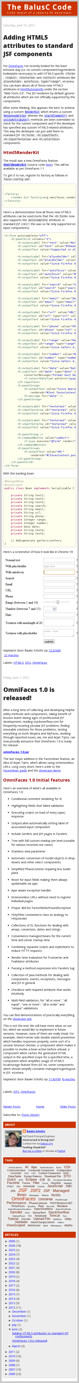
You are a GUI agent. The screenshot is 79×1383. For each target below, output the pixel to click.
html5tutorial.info (32, 89)
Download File (53, 1176)
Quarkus (31, 1206)
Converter (16, 1173)
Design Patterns (33, 1176)
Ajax (34, 1167)
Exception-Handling (62, 1180)
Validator (21, 1222)
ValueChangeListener (43, 1222)
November (19, 1316)
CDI (67, 1167)
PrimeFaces (18, 1206)
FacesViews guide (15, 770)
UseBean (57, 1219)
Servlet (16, 1212)
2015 (12, 1294)
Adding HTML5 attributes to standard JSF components (38, 45)
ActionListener (15, 1167)
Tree (65, 1216)
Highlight (68, 1183)
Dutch (11, 1179)
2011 (12, 1352)
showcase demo (50, 770)
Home (40, 1106)
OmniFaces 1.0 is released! (28, 693)
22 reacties (11, 655)
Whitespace (56, 1226)
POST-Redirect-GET (61, 1203)
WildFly (68, 1225)
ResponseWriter (15, 115)
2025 (12, 1250)
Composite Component (41, 1170)
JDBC (68, 1186)
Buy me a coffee (32, 1151)
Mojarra (45, 1195)
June (15, 1329)
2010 (12, 1356)
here (49, 165)
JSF (22, 1190)
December (19, 1311)
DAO (66, 1173)
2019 (12, 1276)
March (16, 1346)
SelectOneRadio (63, 1209)
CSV (33, 1173)
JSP (46, 1191)
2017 (12, 1285)
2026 (12, 1245)
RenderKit (32, 111)
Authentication (46, 1167)
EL (49, 1179)
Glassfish (56, 1183)
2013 (12, 1303)
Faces (26, 1182)
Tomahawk (41, 1215)
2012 (12, 1307)
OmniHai (45, 1199)
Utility (68, 1218)
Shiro (27, 1213)
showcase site (22, 1019)
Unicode (26, 1219)
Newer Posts (11, 1106)
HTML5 (18, 663)
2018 (12, 1281)
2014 (12, 1299)
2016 (12, 1290)
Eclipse (31, 1179)
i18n (18, 1186)
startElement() (55, 115)
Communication (16, 1170)
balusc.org (47, 1143)
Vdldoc (61, 1222)
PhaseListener (38, 1203)
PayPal (61, 1151)
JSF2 (28, 663)
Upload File (41, 1218)
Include (41, 1186)
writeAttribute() (17, 119)
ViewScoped (15, 1225)
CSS (26, 1173)
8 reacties (68, 1079)
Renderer (62, 1206)
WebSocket (34, 1225)
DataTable (14, 1176)
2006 (12, 1374)
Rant (41, 1206)
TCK (30, 1216)
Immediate (29, 1186)
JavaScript (55, 1186)
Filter (36, 1182)
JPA (13, 1191)
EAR (21, 1180)
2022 (12, 1263)
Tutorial (13, 1218)
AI (26, 1167)
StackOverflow (58, 1212)
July (14, 1325)
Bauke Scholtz (36, 1131)
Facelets (13, 1182)
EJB (42, 1179)
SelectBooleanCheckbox (19, 1209)
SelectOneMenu (43, 1208)
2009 (12, 1360)
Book (58, 1167)
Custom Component (49, 1173)
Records (50, 1206)
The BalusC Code (39, 7)
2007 (12, 1369)
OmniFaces (16, 66)
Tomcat (54, 1215)
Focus (45, 1183)
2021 (12, 1268)
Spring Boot (39, 1212)
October (17, 1320)
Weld (45, 1226)
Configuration (64, 1170)
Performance (16, 1203)
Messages (34, 1195)
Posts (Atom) (30, 1115)
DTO (67, 1176)
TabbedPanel (18, 1216)
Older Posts (68, 1106)
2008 (12, 1365)
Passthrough (61, 1200)
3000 (12, 1241)
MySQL (56, 1195)
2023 (12, 1259)
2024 (12, 1254)
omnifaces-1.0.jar (16, 752)
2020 (12, 1272)
